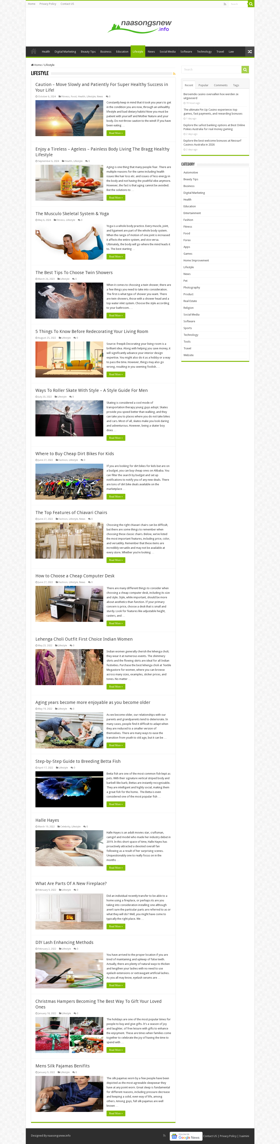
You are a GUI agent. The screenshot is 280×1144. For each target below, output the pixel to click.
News (151, 51)
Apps (187, 247)
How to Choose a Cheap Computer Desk (74, 575)
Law (231, 51)
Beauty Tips (88, 51)
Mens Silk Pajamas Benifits (62, 1066)
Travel (220, 51)
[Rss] (225, 4)
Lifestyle (138, 51)
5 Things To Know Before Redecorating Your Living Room (94, 331)
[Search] (251, 4)
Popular (203, 85)
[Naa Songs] (140, 26)
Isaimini (244, 1136)
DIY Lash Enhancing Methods (64, 942)
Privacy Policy (48, 3)
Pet (185, 280)
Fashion (63, 460)
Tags (236, 85)
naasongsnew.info (59, 1135)
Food (74, 96)
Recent (189, 85)
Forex (187, 240)
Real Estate (190, 301)
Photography (192, 287)
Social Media (168, 51)
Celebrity (65, 826)
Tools (187, 341)
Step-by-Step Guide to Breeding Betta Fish (78, 761)
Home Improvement (196, 260)
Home (31, 3)
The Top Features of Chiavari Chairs (71, 512)
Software (186, 51)
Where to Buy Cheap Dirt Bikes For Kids (74, 453)
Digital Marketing (65, 51)
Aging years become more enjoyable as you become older (92, 702)
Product (188, 294)
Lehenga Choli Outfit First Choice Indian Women (84, 639)
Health (46, 51)
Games (188, 253)
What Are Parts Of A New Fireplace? (71, 883)
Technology (204, 51)
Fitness (65, 96)
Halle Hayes (47, 820)
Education (122, 51)
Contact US (67, 3)
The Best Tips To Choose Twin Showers (74, 272)
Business (105, 51)
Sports (188, 328)
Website (189, 355)
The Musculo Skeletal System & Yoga (72, 213)
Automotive (191, 172)
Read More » (116, 133)
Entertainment (192, 213)
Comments (221, 85)
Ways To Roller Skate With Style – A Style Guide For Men (91, 390)
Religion (189, 307)
